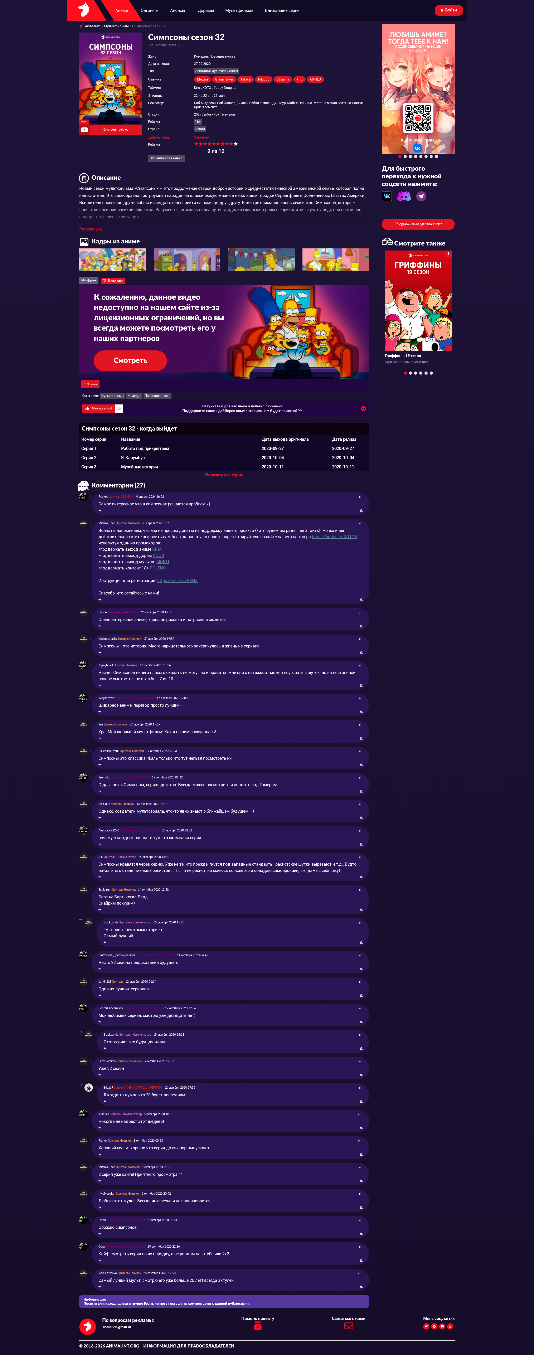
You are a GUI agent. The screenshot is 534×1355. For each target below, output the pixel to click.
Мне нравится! (106, 408)
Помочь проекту (257, 1319)
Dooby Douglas (224, 88)
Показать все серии (224, 475)
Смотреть (130, 360)
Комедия (134, 396)
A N (100, 857)
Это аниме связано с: (166, 158)
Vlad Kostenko (107, 1273)
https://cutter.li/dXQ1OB (334, 536)
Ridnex (102, 1140)
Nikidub (263, 79)
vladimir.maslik (107, 638)
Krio (299, 79)
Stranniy (283, 79)
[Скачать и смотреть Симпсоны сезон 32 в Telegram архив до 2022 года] (363, 409)
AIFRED (315, 79)
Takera (246, 79)
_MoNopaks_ (106, 1193)
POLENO (158, 567)
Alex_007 (104, 804)
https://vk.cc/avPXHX (177, 580)
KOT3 (207, 88)
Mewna (202, 79)
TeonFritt (104, 777)
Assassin (103, 1114)
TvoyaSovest (106, 698)
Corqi (101, 1246)
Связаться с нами (348, 1319)
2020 (84, 122)
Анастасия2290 (108, 830)
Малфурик (88, 280)
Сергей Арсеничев (110, 1008)
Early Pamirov (107, 1061)
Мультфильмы (112, 396)
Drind (102, 1220)
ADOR (158, 555)
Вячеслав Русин (109, 751)
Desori (102, 612)
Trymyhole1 (105, 665)
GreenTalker (224, 79)
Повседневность (157, 396)
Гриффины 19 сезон (403, 356)
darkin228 (104, 981)
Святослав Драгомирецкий (116, 955)
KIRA (157, 549)
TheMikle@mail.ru (116, 1327)
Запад (200, 129)
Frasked (103, 496)
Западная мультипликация (216, 71)
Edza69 (108, 1087)
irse (100, 724)
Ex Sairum (104, 889)
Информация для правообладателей (188, 1346)
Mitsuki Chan (106, 523)
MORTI (162, 561)
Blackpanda (111, 922)
